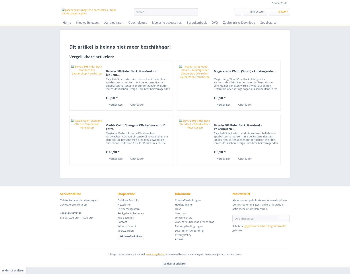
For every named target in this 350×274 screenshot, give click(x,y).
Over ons (180, 213)
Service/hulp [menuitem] (279, 3)
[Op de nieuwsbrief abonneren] (284, 218)
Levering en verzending (189, 230)
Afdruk (179, 239)
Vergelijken (115, 104)
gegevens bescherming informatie (265, 226)
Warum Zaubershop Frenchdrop (194, 222)
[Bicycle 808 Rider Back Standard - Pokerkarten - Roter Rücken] (194, 140)
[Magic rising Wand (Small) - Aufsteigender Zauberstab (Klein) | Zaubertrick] (194, 86)
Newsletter (124, 204)
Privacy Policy (183, 235)
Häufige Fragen (184, 204)
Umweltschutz (183, 217)
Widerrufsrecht (127, 226)
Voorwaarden (126, 230)
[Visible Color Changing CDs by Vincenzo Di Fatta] (86, 140)
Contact (122, 222)
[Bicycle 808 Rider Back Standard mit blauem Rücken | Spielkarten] (86, 86)
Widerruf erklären (131, 236)
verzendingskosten (155, 254)
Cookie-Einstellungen (188, 200)
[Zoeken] (194, 11)
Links (178, 209)
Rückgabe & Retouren (131, 213)
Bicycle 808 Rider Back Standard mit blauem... (132, 73)
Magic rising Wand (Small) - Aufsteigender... (245, 71)
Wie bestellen (126, 217)
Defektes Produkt (128, 200)
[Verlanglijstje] (238, 11)
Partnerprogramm (129, 209)
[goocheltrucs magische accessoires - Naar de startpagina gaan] (89, 12)
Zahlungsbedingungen (189, 226)
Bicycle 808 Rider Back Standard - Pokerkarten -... (238, 127)
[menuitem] (166, 13)
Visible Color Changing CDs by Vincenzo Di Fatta (136, 127)
